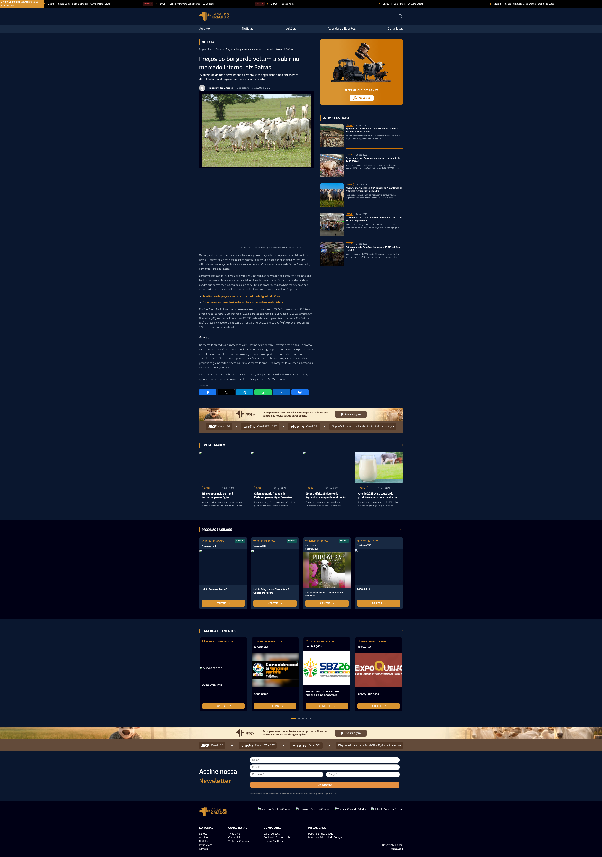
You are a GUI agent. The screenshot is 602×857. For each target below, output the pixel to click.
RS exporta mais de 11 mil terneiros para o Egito (217, 495)
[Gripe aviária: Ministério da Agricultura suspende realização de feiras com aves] (327, 467)
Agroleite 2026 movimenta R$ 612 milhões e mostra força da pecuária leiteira (373, 130)
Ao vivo (204, 29)
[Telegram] (244, 392)
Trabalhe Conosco (238, 841)
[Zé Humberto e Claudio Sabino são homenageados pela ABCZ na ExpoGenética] (332, 225)
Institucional (206, 845)
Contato (203, 848)
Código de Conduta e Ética (278, 837)
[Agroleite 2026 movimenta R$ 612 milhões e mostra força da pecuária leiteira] (332, 136)
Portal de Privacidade (320, 833)
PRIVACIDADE (317, 828)
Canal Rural (237, 828)
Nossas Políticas (273, 841)
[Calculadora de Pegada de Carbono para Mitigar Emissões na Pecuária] (275, 467)
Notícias (247, 29)
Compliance (273, 828)
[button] (293, 718)
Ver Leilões (364, 97)
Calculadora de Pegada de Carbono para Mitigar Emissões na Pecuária (273, 495)
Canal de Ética (272, 833)
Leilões (290, 29)
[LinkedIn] (281, 392)
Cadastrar (324, 785)
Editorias (206, 828)
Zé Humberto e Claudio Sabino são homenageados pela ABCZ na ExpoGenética (374, 219)
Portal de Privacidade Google (325, 837)
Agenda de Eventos (342, 29)
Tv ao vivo (234, 833)
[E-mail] (300, 392)
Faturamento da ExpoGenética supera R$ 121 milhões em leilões (373, 249)
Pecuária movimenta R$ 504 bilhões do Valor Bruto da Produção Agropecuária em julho (374, 189)
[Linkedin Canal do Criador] (387, 812)
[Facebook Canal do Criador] (274, 812)
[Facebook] (207, 392)
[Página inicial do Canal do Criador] (214, 17)
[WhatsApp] (263, 392)
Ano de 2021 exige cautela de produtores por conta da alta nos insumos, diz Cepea (378, 495)
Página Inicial (205, 49)
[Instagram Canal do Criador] (313, 812)
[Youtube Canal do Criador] (350, 812)
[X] (226, 392)
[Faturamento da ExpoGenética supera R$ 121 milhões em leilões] (332, 254)
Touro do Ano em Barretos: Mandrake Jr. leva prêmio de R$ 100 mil (373, 160)
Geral (219, 49)
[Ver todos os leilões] (399, 529)
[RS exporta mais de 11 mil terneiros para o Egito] (223, 467)
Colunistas (395, 29)
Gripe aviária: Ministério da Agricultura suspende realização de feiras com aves (326, 495)
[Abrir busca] (400, 16)
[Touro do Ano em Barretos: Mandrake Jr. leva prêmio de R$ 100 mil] (332, 166)
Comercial (234, 837)
